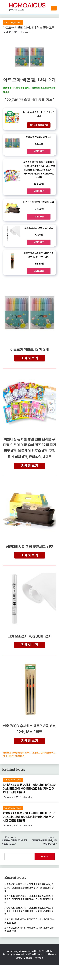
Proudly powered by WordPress (22, 954)
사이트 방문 (39, 151)
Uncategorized (12, 22)
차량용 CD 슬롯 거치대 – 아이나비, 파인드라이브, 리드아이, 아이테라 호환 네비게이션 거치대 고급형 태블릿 (29, 788)
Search (44, 857)
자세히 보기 (29, 358)
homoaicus (27, 6)
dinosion (24, 32)
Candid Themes (33, 957)
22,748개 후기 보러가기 (39, 125)
